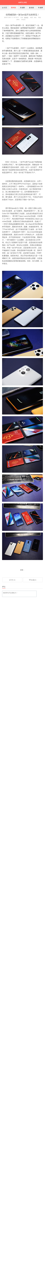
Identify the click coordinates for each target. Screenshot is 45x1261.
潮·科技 (13, 7)
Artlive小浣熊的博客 (22, 2)
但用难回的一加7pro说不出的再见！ (22, 14)
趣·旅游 (31, 7)
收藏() (33, 580)
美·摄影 (22, 7)
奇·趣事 (40, 7)
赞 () (13, 580)
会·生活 (4, 7)
